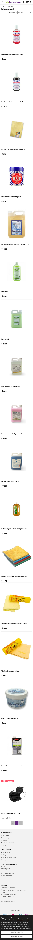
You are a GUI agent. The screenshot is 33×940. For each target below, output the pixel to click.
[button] (2, 2)
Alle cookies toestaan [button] (16, 937)
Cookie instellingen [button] (16, 932)
